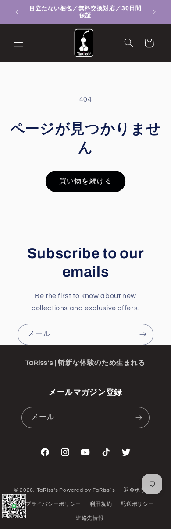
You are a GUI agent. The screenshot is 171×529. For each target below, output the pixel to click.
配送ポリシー (137, 504)
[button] (18, 43)
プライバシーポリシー (53, 504)
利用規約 (101, 504)
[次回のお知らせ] (154, 11)
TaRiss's (47, 490)
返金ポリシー (140, 490)
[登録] (143, 334)
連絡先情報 (90, 518)
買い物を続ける (85, 181)
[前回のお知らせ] (16, 11)
